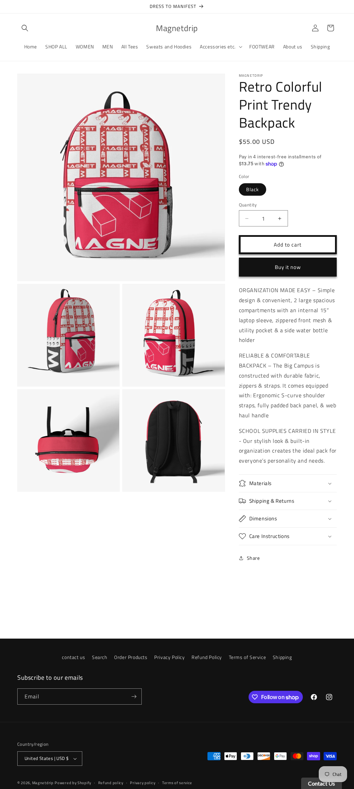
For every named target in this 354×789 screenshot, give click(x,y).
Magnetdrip (43, 783)
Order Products (130, 657)
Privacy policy (142, 783)
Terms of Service (247, 657)
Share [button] (253, 557)
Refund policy (110, 783)
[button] (24, 28)
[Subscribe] (133, 696)
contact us (73, 657)
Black (252, 189)
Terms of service (177, 783)
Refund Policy (207, 657)
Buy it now (288, 267)
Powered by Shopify (73, 783)
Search (100, 657)
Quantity (248, 205)
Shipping (282, 657)
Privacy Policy (169, 657)
